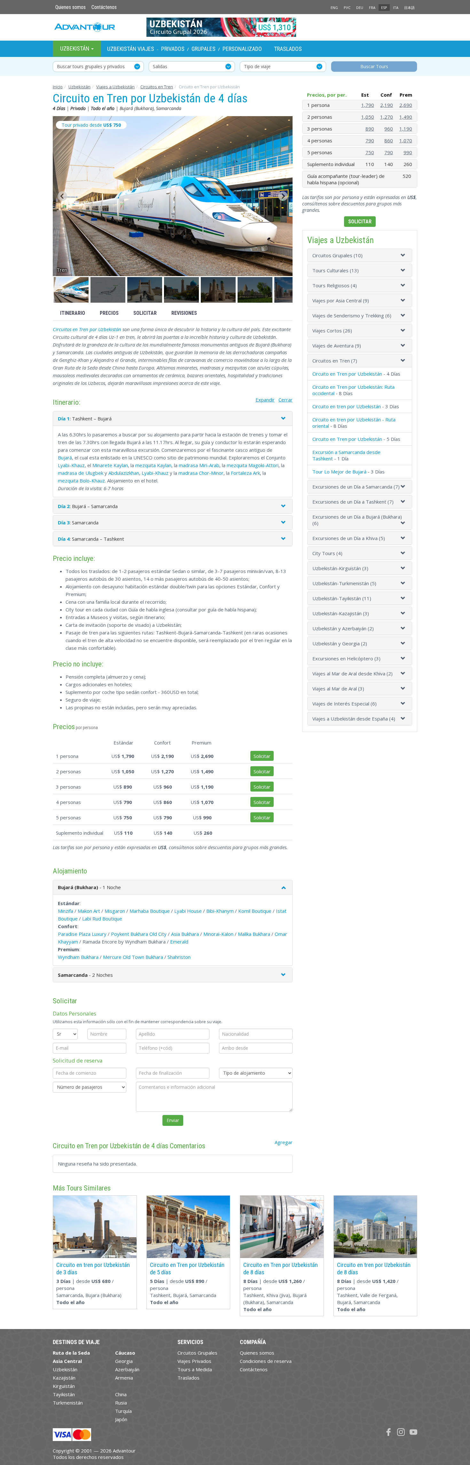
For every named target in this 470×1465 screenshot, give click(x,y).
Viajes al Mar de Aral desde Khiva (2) (352, 673)
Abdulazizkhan (123, 473)
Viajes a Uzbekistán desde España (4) (353, 718)
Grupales (203, 48)
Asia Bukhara (185, 934)
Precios (109, 313)
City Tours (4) (327, 553)
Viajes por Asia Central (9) (340, 300)
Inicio (58, 87)
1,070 (405, 140)
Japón (121, 1419)
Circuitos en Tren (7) (334, 360)
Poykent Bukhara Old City (139, 934)
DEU (359, 7)
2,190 (386, 105)
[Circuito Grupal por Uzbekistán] (235, 27)
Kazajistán (64, 1377)
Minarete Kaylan (110, 465)
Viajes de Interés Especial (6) (344, 703)
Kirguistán (64, 1386)
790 (369, 140)
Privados (172, 48)
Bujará (65, 457)
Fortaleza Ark (245, 473)
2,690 (405, 105)
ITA (395, 7)
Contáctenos (104, 7)
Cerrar (285, 399)
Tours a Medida (194, 1369)
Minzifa (65, 911)
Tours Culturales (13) (335, 270)
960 (388, 128)
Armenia (124, 1377)
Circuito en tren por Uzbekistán (346, 406)
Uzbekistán (79, 87)
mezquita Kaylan (153, 465)
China (121, 1394)
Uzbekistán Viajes (130, 48)
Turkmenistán (68, 1402)
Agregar (284, 1142)
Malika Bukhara (254, 934)
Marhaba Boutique (149, 911)
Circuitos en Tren (156, 87)
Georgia (124, 1361)
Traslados (288, 48)
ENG (334, 7)
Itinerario (72, 313)
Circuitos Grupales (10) (337, 255)
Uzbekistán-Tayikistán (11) (341, 598)
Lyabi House (188, 911)
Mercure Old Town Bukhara (133, 957)
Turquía (123, 1411)
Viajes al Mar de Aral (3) (338, 688)
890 (369, 128)
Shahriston (179, 957)
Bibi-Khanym (220, 911)
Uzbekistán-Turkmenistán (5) (344, 583)
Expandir (265, 399)
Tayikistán (64, 1394)
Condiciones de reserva (266, 1361)
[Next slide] (283, 196)
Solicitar (145, 313)
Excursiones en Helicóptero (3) (346, 658)
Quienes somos (70, 7)
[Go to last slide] (62, 196)
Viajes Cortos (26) (332, 330)
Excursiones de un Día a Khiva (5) (348, 538)
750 (369, 152)
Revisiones (184, 313)
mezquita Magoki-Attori (252, 465)
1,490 (405, 117)
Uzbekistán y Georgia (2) (339, 643)
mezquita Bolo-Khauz (81, 480)
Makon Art (89, 911)
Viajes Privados (194, 1361)
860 (388, 140)
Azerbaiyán (127, 1369)
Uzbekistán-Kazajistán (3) (340, 613)
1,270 (386, 117)
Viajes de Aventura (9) (336, 345)
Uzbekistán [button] (75, 48)
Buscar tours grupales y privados (91, 66)
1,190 (405, 128)
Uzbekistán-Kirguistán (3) (340, 568)
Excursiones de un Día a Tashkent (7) (353, 501)
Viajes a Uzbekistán (115, 87)
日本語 (409, 7)
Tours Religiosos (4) (334, 285)
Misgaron (115, 911)
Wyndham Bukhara (78, 957)
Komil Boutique (254, 911)
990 (407, 152)
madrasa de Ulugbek (80, 473)
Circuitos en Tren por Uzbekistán (87, 329)
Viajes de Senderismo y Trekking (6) (351, 315)
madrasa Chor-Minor (200, 473)
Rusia (121, 1402)
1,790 (367, 105)
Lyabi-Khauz (71, 465)
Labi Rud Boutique (102, 918)
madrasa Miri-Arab (199, 465)
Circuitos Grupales (197, 1353)
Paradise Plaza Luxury (82, 934)
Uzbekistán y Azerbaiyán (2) (343, 628)
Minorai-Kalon (218, 934)
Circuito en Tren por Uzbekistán (347, 373)
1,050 (367, 117)
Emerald (179, 941)
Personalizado (242, 48)
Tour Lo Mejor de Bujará (339, 471)
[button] (71, 290)
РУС (347, 7)
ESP (384, 7)
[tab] (360, 255)
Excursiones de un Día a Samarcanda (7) (356, 486)
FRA (372, 7)
